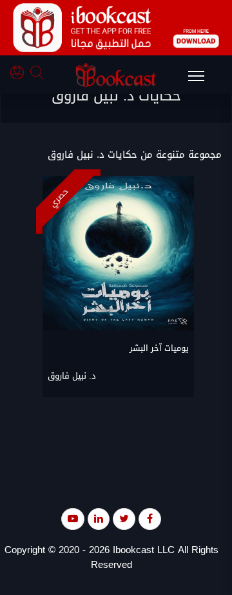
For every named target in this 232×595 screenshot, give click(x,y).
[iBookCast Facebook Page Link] (150, 519)
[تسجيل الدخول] (20, 74)
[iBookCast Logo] (116, 74)
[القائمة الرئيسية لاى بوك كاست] (202, 80)
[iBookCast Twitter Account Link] (124, 519)
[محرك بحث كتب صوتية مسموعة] (38, 74)
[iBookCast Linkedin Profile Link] (98, 519)
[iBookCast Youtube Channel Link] (73, 519)
